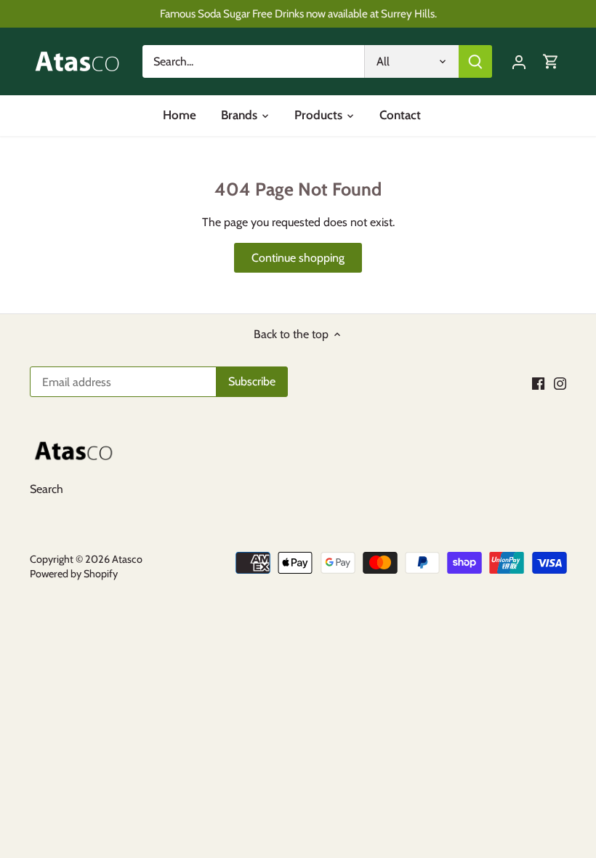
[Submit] (475, 61)
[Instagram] (560, 383)
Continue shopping (298, 258)
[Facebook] (538, 383)
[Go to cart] (551, 61)
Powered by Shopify (74, 573)
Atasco (127, 559)
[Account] (519, 61)
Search (46, 489)
